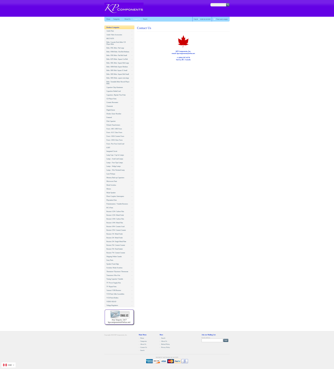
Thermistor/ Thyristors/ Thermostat (117, 271)
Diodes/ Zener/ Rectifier (113, 114)
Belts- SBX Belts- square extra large (117, 78)
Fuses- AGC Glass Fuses (114, 132)
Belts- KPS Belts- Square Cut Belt (117, 59)
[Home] (124, 13)
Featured (109, 117)
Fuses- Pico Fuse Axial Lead (115, 144)
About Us (127, 19)
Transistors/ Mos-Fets (113, 275)
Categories (116, 19)
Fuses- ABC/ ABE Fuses (114, 129)
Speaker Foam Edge (112, 264)
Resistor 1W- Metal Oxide (114, 234)
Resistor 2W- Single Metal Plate (116, 241)
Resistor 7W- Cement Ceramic (115, 253)
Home (108, 19)
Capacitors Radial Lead (113, 91)
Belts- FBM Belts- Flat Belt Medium (117, 52)
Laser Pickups (110, 174)
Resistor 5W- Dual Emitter (114, 249)
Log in (196, 19)
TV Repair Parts (111, 286)
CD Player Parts (111, 99)
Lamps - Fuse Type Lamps (114, 163)
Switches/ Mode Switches (114, 268)
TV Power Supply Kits (113, 283)
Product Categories (112, 27)
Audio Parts (110, 31)
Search (145, 19)
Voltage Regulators (112, 305)
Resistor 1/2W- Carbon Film (115, 211)
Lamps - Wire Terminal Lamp (115, 170)
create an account (205, 19)
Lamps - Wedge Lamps (113, 166)
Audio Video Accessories (114, 35)
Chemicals (109, 106)
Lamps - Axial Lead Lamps (114, 159)
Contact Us (136, 19)
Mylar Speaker (111, 193)
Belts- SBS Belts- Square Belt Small (117, 74)
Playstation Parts (111, 200)
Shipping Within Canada (114, 256)
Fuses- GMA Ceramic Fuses (115, 136)
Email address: (206, 337)
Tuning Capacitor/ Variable (114, 279)
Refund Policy (165, 344)
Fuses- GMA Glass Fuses (114, 140)
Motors (108, 189)
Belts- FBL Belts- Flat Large (115, 48)
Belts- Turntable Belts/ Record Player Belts (117, 83)
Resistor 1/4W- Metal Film (114, 223)
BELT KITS (110, 38)
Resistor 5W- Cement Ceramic (115, 245)
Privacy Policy (165, 347)
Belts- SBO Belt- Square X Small (116, 70)
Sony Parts (109, 260)
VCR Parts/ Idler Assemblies (115, 294)
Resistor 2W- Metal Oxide (114, 238)
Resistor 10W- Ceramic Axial (115, 226)
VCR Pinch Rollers (112, 298)
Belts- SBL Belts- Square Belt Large (117, 63)
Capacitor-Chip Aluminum (114, 87)
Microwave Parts (111, 181)
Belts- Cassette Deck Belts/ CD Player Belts (116, 43)
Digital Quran (110, 110)
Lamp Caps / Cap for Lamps (115, 155)
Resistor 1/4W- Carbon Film (115, 219)
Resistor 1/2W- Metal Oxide (115, 215)
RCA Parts (109, 208)
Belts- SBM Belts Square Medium (117, 67)
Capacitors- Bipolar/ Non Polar (116, 95)
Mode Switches (111, 185)
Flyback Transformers (113, 125)
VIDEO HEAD (111, 302)
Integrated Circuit (111, 151)
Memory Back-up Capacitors (115, 178)
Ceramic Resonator (112, 102)
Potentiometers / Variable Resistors (117, 204)
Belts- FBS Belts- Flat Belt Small (116, 55)
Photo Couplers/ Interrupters (115, 196)
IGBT (108, 148)
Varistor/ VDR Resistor (113, 290)
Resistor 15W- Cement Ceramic (116, 230)
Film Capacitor (111, 121)
